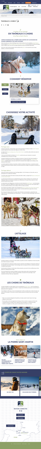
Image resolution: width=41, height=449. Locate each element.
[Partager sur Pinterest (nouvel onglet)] (5, 25)
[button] (33, 5)
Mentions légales (24, 443)
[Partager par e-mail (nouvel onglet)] (8, 25)
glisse (24, 47)
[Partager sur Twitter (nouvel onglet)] (3, 25)
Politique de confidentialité (17, 443)
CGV (11, 443)
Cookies (29, 443)
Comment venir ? (11, 425)
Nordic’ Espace (36, 148)
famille (18, 155)
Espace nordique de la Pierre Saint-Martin (30, 187)
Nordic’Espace (35, 43)
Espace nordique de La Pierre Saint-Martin (16, 44)
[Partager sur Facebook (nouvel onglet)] (1, 25)
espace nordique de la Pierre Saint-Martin (14, 39)
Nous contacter (20, 414)
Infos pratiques (20, 418)
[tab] (5, 84)
